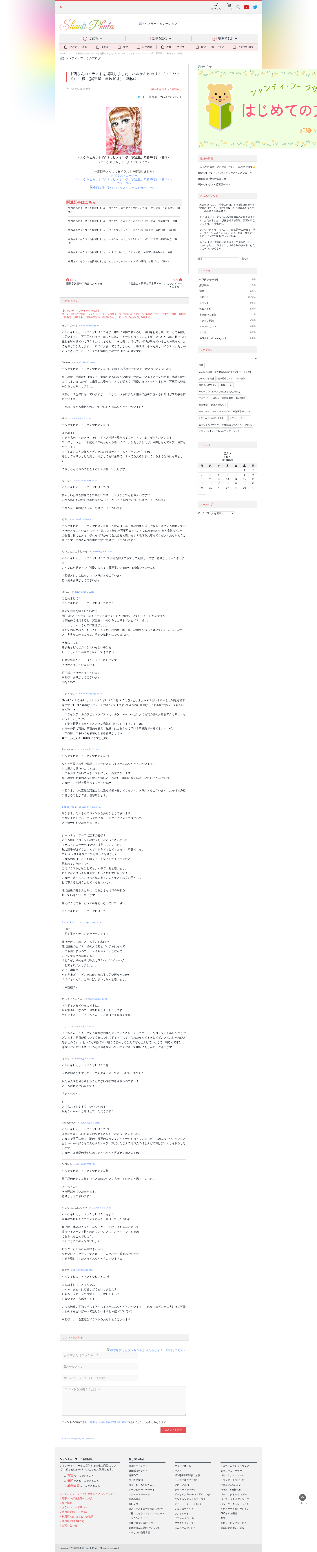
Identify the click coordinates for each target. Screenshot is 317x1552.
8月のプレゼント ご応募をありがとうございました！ (226, 172)
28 (236, 488)
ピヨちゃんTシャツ (185, 1527)
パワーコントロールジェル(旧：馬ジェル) (219, 391)
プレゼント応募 (206, 378)
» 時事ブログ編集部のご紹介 (76, 1498)
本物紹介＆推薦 (207, 314)
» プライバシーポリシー (74, 1507)
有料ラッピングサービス (234, 1523)
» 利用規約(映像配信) (72, 1521)
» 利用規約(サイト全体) (73, 1511)
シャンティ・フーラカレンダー (214, 411)
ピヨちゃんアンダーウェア (235, 1465)
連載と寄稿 (205, 308)
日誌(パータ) (226, 385)
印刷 (154, 96)
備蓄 (201, 365)
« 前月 (227, 456)
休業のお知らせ (218, 405)
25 (210, 488)
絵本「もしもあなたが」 (142, 1485)
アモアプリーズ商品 (209, 398)
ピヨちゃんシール (184, 1518)
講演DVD (133, 1475)
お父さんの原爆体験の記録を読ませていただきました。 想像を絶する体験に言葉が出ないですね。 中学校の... (227, 220)
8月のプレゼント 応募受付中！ (214, 184)
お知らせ (177, 89)
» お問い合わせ (68, 1525)
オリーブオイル (183, 1465)
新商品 (248, 424)
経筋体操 (203, 405)
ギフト (224, 1518)
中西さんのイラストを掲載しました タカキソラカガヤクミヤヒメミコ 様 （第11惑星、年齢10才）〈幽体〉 (124, 210)
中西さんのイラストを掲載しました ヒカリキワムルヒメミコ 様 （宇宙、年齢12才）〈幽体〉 (119, 261)
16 (253, 479)
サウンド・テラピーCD (233, 1480)
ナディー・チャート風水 (188, 1504)
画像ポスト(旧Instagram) (212, 338)
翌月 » (227, 453)
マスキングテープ (184, 1523)
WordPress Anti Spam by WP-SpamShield (78, 1439)
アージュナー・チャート (142, 1489)
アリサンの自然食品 (139, 1532)
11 (210, 479)
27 (227, 488)
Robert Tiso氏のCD (231, 1489)
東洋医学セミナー (242, 411)
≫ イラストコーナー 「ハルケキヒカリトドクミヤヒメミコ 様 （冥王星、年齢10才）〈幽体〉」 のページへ (124, 179)
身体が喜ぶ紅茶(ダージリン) (144, 1527)
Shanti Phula (69, 806)
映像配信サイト (225, 378)
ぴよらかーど (182, 1513)
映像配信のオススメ (232, 424)
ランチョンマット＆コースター (191, 1499)
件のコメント (173, 96)
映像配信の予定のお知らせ (78, 6)
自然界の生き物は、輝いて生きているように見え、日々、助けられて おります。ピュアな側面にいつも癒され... (227, 233)
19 (219, 483)
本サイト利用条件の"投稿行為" (107, 1422)
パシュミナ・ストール (232, 1475)
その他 (203, 332)
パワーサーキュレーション (235, 1504)
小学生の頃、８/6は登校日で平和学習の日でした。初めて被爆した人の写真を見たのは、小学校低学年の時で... (226, 208)
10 (202, 479)
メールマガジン (207, 326)
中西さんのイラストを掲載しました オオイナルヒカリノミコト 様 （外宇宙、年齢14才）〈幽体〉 (121, 252)
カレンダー (135, 1504)
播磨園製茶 (227, 398)
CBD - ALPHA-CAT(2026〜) (212, 418)
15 (244, 479)
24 (202, 488)
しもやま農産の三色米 (186, 1480)
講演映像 (204, 285)
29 (244, 488)
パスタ (178, 1470)
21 (236, 483)
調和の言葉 (135, 1499)
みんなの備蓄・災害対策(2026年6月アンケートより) (225, 372)
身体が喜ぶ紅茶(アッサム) (142, 1523)
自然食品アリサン (207, 385)
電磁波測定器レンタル (232, 1527)
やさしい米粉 (182, 1485)
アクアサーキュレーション (235, 1508)
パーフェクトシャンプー (234, 1494)
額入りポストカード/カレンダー (146, 1508)
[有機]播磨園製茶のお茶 (187, 1475)
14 (236, 479)
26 (219, 488)
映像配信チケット (138, 1470)
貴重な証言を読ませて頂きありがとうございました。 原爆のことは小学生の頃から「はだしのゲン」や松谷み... (227, 245)
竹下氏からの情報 (208, 279)
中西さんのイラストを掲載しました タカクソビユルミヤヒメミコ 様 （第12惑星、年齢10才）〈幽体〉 (124, 221)
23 (253, 483)
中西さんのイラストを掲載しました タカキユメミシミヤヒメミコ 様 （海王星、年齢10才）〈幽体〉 (122, 230)
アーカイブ (203, 513)
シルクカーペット (184, 1508)
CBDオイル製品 (229, 1513)
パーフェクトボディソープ (235, 1499)
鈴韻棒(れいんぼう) (231, 1485)
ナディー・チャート (239, 418)
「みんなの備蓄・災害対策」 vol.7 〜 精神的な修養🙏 (227, 167)
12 (219, 479)
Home (62, 53)
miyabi (202, 204)
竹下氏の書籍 (136, 1480)
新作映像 (240, 378)
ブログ (71, 53)
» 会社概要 (66, 1502)
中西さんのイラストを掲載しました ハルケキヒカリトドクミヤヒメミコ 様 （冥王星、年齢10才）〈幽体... (131, 53)
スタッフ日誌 (206, 320)
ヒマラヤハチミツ (138, 1518)
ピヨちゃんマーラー (209, 424)
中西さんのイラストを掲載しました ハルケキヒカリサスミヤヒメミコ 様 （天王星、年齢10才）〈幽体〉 (122, 241)
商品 (201, 291)
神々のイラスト (160, 89)
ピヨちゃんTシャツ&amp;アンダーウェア (219, 431)
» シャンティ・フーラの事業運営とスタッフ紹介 (88, 1493)
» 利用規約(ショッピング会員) (77, 1516)
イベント (204, 303)
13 (227, 479)
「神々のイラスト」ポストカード (146, 1513)
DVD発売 (240, 398)
